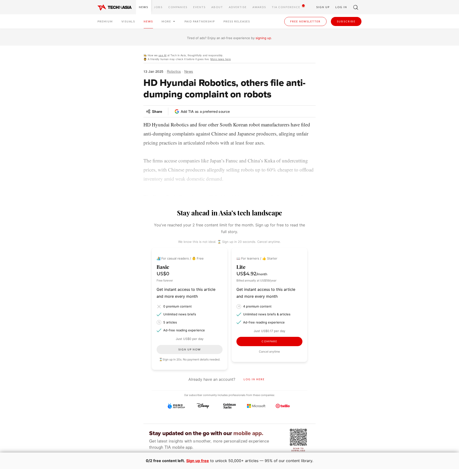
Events (199, 7)
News (143, 7)
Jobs (158, 7)
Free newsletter (305, 21)
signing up (263, 38)
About (217, 7)
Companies (177, 7)
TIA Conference (286, 7)
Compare (269, 341)
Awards (259, 7)
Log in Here (254, 379)
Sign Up (323, 7)
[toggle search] (355, 7)
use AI (162, 55)
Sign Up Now (189, 349)
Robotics (174, 71)
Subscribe (346, 21)
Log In (341, 7)
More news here (220, 59)
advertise (238, 7)
